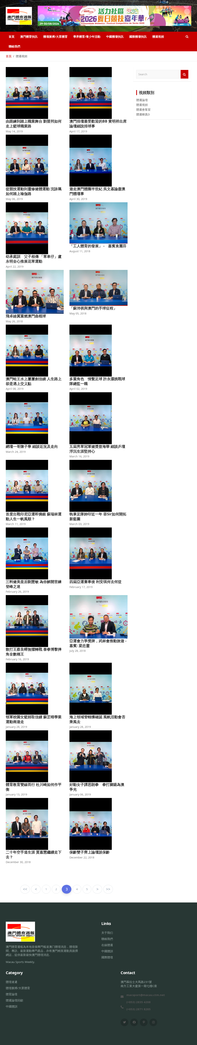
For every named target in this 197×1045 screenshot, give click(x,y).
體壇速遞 (11, 982)
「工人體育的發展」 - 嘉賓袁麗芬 (97, 245)
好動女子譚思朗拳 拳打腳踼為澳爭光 (96, 787)
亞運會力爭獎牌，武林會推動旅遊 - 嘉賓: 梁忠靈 (97, 643)
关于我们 (107, 933)
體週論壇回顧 (14, 1000)
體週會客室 (143, 109)
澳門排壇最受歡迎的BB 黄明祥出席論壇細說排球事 (98, 124)
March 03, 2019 (79, 524)
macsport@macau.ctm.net (145, 995)
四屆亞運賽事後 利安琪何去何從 (95, 581)
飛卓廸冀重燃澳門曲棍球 (26, 316)
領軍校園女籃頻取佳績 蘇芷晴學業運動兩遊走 (34, 719)
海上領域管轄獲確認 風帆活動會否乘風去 (97, 719)
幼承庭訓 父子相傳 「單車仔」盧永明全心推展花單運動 (34, 259)
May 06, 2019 (14, 199)
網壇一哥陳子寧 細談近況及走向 (32, 446)
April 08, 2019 (14, 389)
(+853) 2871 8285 (138, 1009)
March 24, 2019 (16, 452)
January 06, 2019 (80, 794)
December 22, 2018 (81, 857)
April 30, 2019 (78, 199)
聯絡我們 (14, 46)
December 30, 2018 (18, 862)
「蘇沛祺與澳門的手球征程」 (93, 308)
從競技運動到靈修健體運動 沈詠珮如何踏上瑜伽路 (34, 191)
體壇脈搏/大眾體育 (55, 36)
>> (108, 889)
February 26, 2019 (17, 591)
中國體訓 (107, 951)
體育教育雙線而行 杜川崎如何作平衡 (34, 787)
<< (25, 889)
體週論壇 (142, 100)
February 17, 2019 (81, 587)
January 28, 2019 (16, 727)
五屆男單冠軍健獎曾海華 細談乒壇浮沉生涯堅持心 (97, 449)
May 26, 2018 (14, 321)
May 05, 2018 (77, 313)
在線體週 (107, 945)
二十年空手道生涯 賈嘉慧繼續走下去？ (34, 854)
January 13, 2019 (16, 794)
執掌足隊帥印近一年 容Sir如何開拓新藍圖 (97, 516)
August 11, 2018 (79, 251)
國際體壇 (107, 957)
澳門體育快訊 (29, 36)
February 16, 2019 (17, 659)
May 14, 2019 (14, 131)
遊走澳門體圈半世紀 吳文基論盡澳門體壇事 (97, 191)
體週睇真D (143, 114)
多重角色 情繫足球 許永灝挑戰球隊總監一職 (97, 381)
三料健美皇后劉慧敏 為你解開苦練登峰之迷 (34, 584)
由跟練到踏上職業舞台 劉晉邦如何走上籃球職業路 (34, 124)
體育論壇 (11, 994)
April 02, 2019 (78, 389)
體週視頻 (158, 36)
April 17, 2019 (78, 131)
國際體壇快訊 (138, 36)
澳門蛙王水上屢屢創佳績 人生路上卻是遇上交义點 (34, 381)
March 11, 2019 (16, 524)
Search (184, 74)
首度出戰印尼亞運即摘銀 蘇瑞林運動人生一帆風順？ (34, 516)
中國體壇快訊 (115, 36)
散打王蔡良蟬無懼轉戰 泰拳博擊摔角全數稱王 (34, 652)
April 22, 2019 (14, 266)
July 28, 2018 (77, 651)
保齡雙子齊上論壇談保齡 (89, 852)
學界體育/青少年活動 (86, 36)
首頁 (11, 36)
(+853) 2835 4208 (138, 1002)
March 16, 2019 (79, 456)
